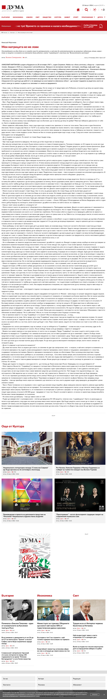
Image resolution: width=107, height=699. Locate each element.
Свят (76, 595)
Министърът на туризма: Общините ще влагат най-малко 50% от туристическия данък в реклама (53, 626)
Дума (8, 472)
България (8, 595)
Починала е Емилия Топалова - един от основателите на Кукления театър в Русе (17, 626)
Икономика (44, 595)
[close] (104, 694)
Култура (12, 32)
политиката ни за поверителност (30, 696)
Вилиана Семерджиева (13, 57)
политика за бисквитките (10, 696)
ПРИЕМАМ (94, 694)
